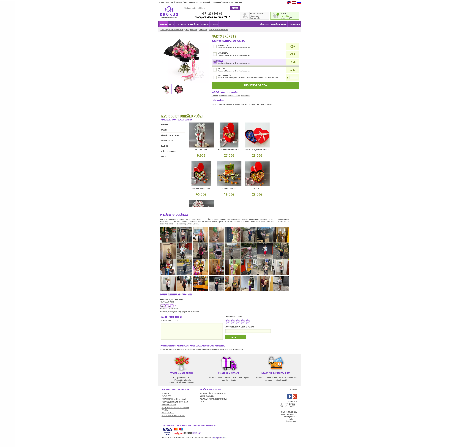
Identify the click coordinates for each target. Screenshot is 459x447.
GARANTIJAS (193, 2)
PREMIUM (204, 24)
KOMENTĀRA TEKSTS (169, 320)
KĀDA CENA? (264, 24)
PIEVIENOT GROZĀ (255, 85)
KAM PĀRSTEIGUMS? (279, 24)
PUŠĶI (183, 24)
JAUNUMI (163, 24)
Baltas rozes (245, 95)
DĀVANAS (214, 24)
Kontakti (239, 2)
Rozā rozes (223, 95)
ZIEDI (177, 24)
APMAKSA (165, 393)
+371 (212, 13)
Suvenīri (164, 146)
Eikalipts (215, 95)
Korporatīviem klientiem (223, 2)
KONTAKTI (293, 389)
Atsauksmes (164, 2)
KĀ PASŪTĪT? (166, 396)
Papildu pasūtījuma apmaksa (173, 416)
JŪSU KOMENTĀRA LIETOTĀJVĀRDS (239, 327)
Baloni (164, 130)
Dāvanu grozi (167, 140)
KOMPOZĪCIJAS (193, 24)
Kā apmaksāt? (205, 2)
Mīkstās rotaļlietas (170, 135)
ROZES (171, 24)
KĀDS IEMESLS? (294, 24)
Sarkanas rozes (234, 95)
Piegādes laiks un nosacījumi (174, 399)
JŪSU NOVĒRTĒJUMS (233, 317)
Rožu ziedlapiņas (168, 151)
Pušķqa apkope (168, 413)
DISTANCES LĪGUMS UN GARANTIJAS (175, 402)
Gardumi (164, 124)
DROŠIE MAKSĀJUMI (169, 405)
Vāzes (163, 157)
